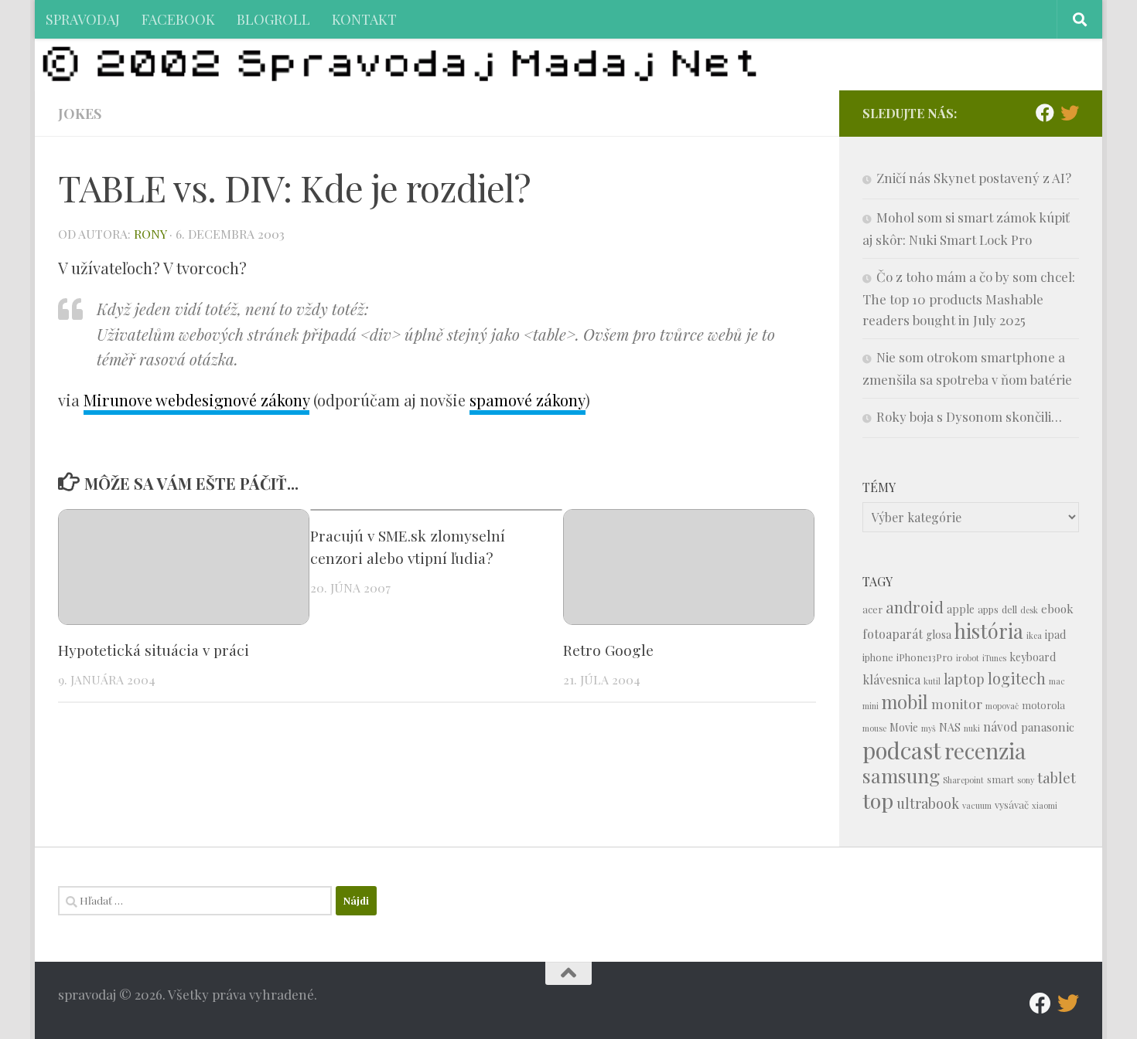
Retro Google (608, 650)
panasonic (1047, 727)
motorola (1043, 704)
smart (1000, 779)
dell (1009, 609)
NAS (950, 727)
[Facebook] (1045, 113)
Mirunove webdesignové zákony (196, 399)
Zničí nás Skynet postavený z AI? (973, 177)
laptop (964, 679)
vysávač (1012, 804)
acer (872, 609)
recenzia (985, 750)
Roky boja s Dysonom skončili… (969, 416)
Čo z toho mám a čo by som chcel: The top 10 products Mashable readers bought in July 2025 (968, 298)
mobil (905, 702)
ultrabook (927, 803)
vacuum (977, 805)
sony (1025, 780)
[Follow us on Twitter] (1069, 113)
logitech (1017, 678)
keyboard (1032, 657)
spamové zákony (527, 399)
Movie (903, 727)
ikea (1034, 635)
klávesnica (891, 679)
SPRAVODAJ (83, 19)
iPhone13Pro (924, 657)
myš (928, 728)
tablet (1056, 777)
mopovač (1002, 705)
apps (988, 609)
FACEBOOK (178, 19)
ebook (1057, 608)
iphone (877, 657)
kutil (932, 681)
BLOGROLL (273, 19)
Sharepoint (963, 780)
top (877, 800)
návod (1000, 726)
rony (150, 234)
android (915, 606)
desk (1029, 610)
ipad (1055, 634)
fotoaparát (892, 634)
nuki (972, 728)
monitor (956, 703)
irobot (967, 658)
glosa (938, 634)
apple (961, 609)
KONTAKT (364, 19)
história (988, 630)
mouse (874, 728)
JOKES (79, 113)
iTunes (994, 658)
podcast (901, 750)
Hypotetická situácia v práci (153, 650)
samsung (901, 775)
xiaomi (1044, 805)
